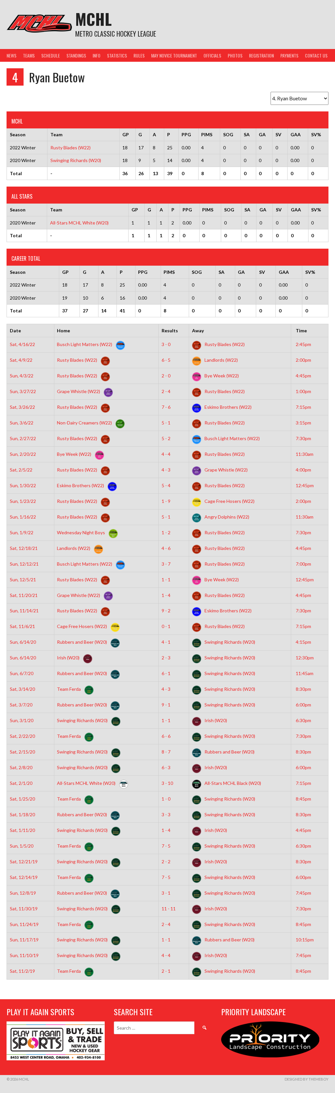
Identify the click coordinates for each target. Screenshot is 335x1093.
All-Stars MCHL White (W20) (79, 222)
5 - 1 (166, 422)
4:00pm (303, 469)
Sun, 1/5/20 (21, 846)
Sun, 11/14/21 (24, 610)
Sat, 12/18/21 (24, 548)
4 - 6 (166, 548)
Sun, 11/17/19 (24, 939)
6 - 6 (166, 736)
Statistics (117, 55)
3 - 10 (167, 783)
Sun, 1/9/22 (21, 532)
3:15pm (303, 422)
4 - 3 (166, 469)
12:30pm (305, 657)
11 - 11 (169, 908)
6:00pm (303, 704)
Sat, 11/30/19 (24, 908)
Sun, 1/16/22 (23, 517)
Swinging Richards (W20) (75, 160)
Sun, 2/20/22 (23, 454)
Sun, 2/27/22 (23, 438)
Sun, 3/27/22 (23, 391)
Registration (261, 55)
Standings (76, 55)
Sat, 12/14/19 (24, 877)
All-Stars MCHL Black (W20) (232, 783)
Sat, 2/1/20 (21, 783)
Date (15, 330)
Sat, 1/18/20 (22, 814)
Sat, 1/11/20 (22, 830)
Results (170, 330)
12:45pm (305, 485)
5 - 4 (166, 485)
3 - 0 (166, 344)
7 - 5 (166, 846)
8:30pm (303, 689)
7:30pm (303, 438)
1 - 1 (166, 579)
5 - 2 (166, 438)
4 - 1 (166, 642)
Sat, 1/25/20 (22, 799)
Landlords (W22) (220, 360)
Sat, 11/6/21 (22, 626)
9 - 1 (166, 704)
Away (198, 330)
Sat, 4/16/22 (22, 344)
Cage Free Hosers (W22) (229, 501)
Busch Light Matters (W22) (85, 344)
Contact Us (316, 55)
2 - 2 (166, 861)
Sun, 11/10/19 (24, 955)
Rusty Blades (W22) (70, 147)
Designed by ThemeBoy (306, 1079)
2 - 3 (166, 657)
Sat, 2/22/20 (22, 736)
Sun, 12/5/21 (23, 579)
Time (301, 330)
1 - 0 (166, 799)
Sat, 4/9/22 (21, 360)
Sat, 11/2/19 (22, 971)
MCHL (93, 18)
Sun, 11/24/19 (24, 924)
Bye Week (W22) (221, 375)
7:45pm (303, 893)
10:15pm (305, 939)
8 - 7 (166, 751)
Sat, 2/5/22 (21, 469)
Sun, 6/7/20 (21, 673)
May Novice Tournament (174, 55)
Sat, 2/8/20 (21, 767)
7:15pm (303, 407)
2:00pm (303, 360)
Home (63, 330)
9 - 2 (166, 610)
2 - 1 (166, 971)
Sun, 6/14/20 (23, 642)
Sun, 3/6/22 (21, 422)
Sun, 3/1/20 (21, 720)
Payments (289, 55)
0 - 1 (166, 626)
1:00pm (303, 391)
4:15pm (303, 642)
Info (96, 55)
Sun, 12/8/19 (23, 893)
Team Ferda (69, 689)
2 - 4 (166, 391)
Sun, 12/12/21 (24, 564)
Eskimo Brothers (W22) (227, 407)
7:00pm (303, 564)
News (11, 55)
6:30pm (303, 720)
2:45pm (303, 344)
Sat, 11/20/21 (24, 595)
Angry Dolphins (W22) (226, 517)
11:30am (304, 454)
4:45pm (303, 375)
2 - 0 (166, 375)
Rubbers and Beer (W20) (82, 642)
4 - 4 (166, 454)
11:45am (304, 673)
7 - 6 (166, 407)
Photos (235, 55)
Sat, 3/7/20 (21, 704)
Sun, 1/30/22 (23, 485)
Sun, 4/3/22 (21, 375)
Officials (212, 55)
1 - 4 (166, 595)
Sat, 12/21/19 (24, 861)
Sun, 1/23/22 (23, 501)
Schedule (50, 55)
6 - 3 (166, 767)
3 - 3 (166, 814)
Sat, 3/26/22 (22, 407)
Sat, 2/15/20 (22, 751)
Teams (29, 55)
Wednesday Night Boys (81, 532)
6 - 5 (166, 360)
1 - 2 (166, 532)
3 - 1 (166, 893)
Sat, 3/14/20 (22, 689)
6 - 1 (166, 673)
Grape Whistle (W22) (79, 391)
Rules (139, 55)
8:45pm (303, 799)
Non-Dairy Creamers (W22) (85, 422)
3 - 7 (166, 564)
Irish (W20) (68, 657)
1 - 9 (166, 501)
